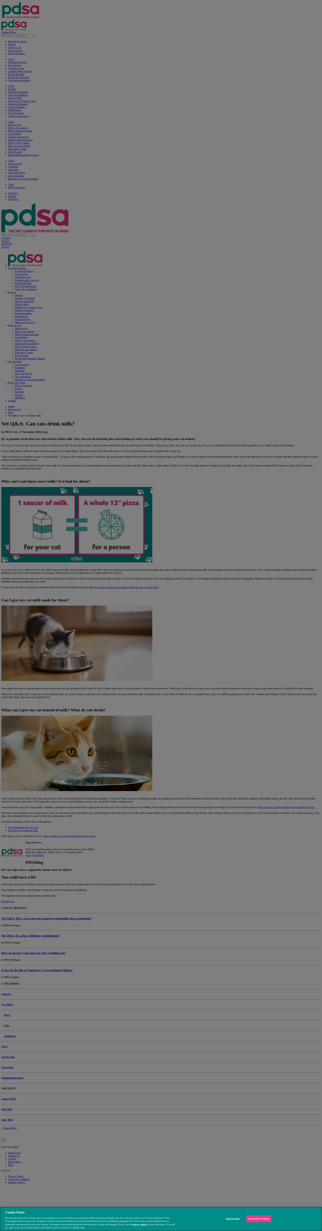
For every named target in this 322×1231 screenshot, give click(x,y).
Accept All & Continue (259, 1218)
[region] (161, 1219)
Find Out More (233, 1218)
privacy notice (139, 1224)
